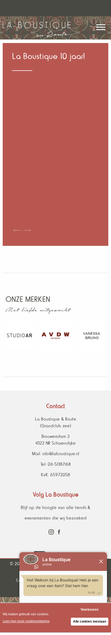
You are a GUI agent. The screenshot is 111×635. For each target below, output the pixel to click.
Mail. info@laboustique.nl (55, 454)
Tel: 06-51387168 (55, 464)
